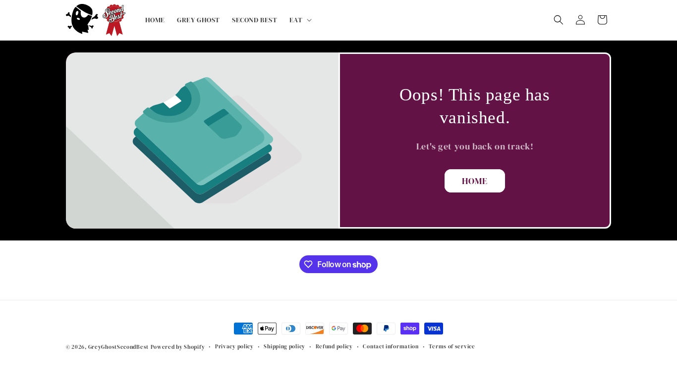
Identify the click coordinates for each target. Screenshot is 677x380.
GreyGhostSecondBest (118, 347)
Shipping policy (284, 346)
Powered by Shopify (178, 347)
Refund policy (334, 346)
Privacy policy (234, 346)
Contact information (390, 346)
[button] (299, 19)
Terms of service (452, 346)
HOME (475, 181)
